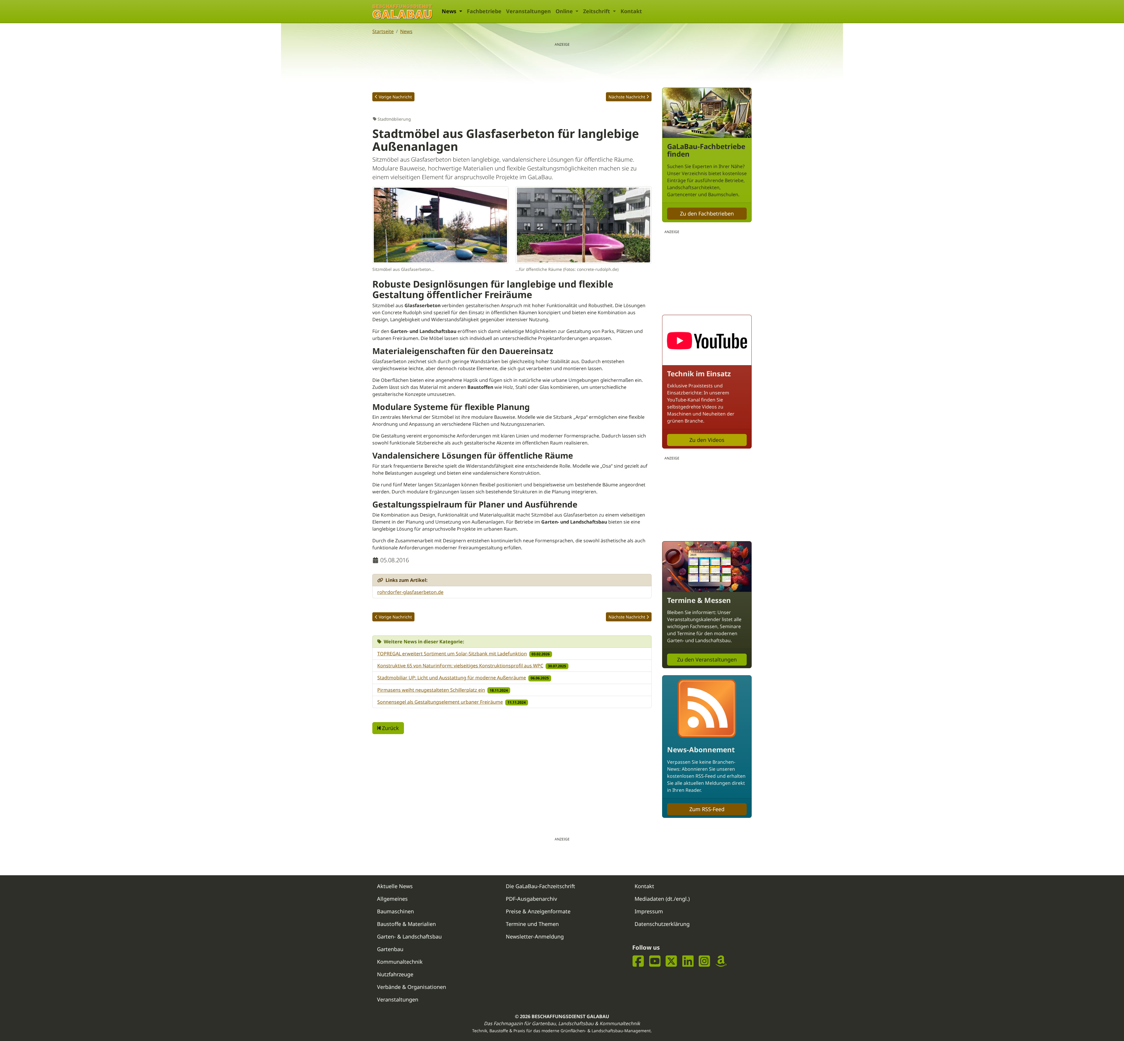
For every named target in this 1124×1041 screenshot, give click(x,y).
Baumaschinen (395, 911)
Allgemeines (392, 898)
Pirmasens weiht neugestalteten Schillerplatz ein (431, 690)
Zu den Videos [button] (706, 439)
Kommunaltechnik (400, 961)
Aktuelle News (395, 886)
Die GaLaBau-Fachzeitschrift (540, 886)
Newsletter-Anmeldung (535, 936)
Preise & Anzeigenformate (538, 911)
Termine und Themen (532, 923)
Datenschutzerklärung (662, 923)
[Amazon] (721, 961)
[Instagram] (704, 961)
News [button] (450, 11)
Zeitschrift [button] (597, 11)
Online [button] (565, 11)
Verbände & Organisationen (411, 986)
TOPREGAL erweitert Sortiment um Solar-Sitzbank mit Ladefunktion (452, 653)
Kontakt (631, 11)
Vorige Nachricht (395, 97)
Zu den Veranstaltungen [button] (707, 659)
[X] (671, 961)
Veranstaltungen (528, 11)
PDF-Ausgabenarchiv (531, 898)
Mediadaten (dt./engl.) (662, 898)
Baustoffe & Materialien (406, 923)
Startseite (383, 31)
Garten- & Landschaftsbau (409, 936)
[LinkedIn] (688, 961)
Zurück (390, 727)
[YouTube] (655, 961)
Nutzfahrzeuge (395, 974)
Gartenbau (390, 949)
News (406, 31)
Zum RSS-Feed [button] (706, 809)
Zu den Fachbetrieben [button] (707, 213)
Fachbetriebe (484, 11)
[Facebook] (638, 961)
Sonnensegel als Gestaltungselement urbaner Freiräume (440, 702)
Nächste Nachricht (627, 97)
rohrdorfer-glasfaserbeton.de (410, 592)
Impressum (649, 911)
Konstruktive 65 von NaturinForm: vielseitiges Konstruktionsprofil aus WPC (460, 665)
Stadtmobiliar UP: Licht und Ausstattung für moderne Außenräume (451, 677)
